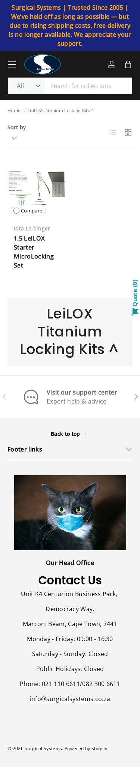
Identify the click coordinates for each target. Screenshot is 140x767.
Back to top (66, 433)
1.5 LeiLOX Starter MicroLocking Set (34, 251)
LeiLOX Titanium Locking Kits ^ (61, 110)
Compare (31, 210)
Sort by (16, 127)
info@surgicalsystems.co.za (70, 699)
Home (14, 110)
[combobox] (70, 86)
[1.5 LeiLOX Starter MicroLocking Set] (37, 189)
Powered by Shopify (86, 748)
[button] (128, 64)
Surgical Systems (43, 748)
